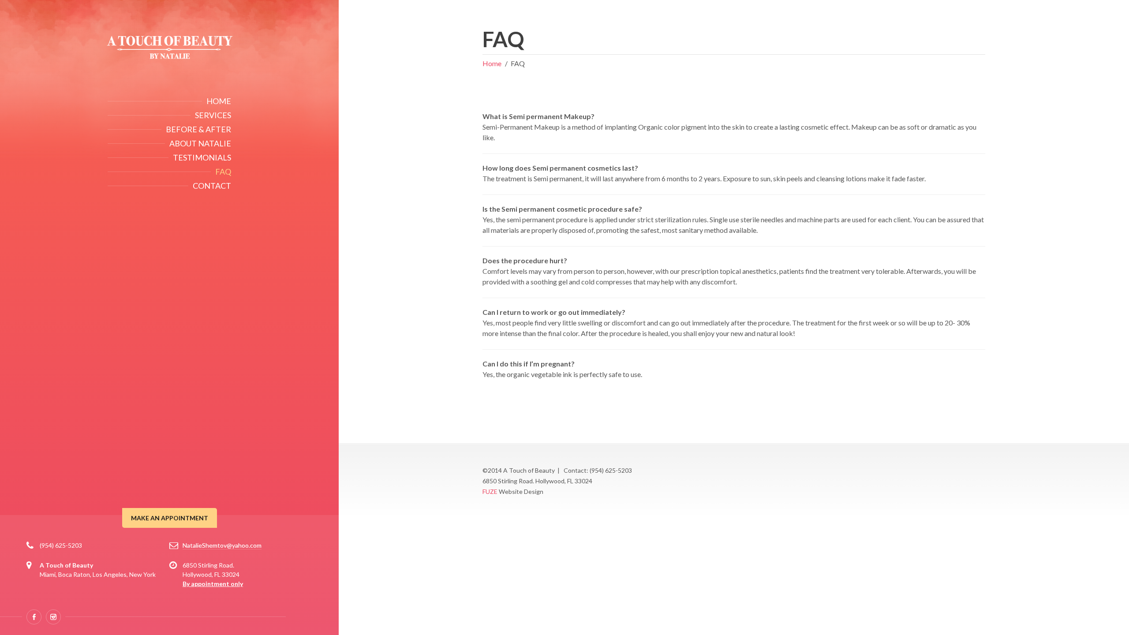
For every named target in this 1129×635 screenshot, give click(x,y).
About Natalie (200, 143)
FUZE (489, 491)
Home (218, 101)
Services (213, 115)
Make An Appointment (169, 518)
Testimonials (202, 157)
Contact (212, 185)
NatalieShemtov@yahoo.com (222, 545)
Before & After (198, 129)
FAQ (223, 171)
